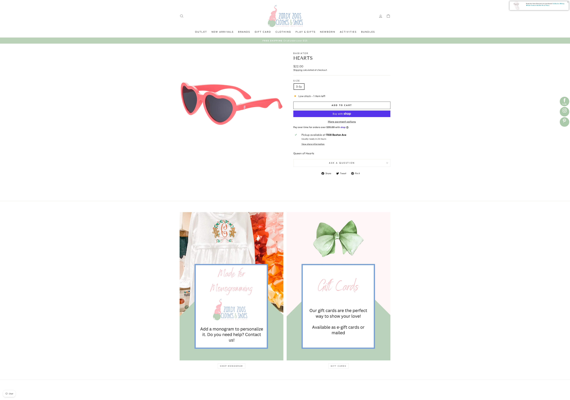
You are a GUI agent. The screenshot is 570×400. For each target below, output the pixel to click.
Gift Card (263, 31)
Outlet (201, 31)
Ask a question (342, 163)
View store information (313, 144)
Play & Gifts (306, 31)
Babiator (301, 53)
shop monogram (231, 366)
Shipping (297, 70)
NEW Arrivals (223, 31)
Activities (348, 31)
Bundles (368, 31)
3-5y (299, 86)
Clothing (283, 31)
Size (296, 80)
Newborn (327, 31)
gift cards (338, 366)
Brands (244, 31)
